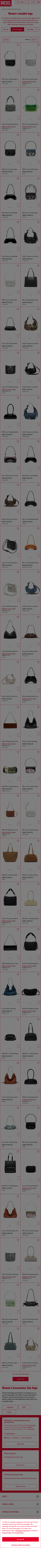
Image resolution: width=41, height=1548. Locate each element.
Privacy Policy (6, 1533)
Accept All (20, 1539)
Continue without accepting (20, 1545)
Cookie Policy (19, 1533)
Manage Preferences (23, 1530)
